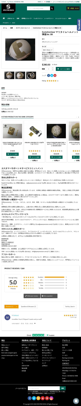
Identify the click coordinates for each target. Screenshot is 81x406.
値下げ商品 (4, 347)
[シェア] (48, 75)
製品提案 (24, 368)
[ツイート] (51, 75)
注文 (63, 347)
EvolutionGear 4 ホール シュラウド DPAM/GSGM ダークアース (12, 144)
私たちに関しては (47, 350)
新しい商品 (4, 350)
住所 (63, 353)
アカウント (66, 340)
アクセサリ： (6, 23)
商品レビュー (5, 345)
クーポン (65, 355)
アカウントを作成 (74, 2)
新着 (18, 18)
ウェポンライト (38, 18)
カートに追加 (63, 69)
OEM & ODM (25, 366)
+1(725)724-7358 (18, 2)
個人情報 (65, 345)
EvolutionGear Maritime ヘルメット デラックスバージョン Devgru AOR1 (56, 144)
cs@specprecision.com (33, 183)
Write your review (32, 296)
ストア (44, 363)
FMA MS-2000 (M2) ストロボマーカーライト (34, 143)
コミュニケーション (60, 18)
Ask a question (48, 296)
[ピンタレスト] (54, 75)
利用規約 (45, 347)
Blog (13, 23)
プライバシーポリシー (49, 358)
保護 (69, 18)
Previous (4, 50)
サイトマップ (46, 360)
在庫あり (4, 111)
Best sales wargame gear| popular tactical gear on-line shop (9, 355)
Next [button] (38, 75)
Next (36, 50)
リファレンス (5, 109)
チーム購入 (25, 347)
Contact (3, 2)
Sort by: (67, 306)
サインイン (61, 2)
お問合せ (45, 366)
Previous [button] (2, 75)
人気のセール (10, 18)
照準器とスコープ (26, 18)
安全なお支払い (47, 353)
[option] (9, 75)
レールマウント (48, 18)
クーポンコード (47, 355)
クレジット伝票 (67, 350)
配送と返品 (45, 345)
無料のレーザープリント (29, 345)
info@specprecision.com (39, 251)
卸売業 (24, 371)
